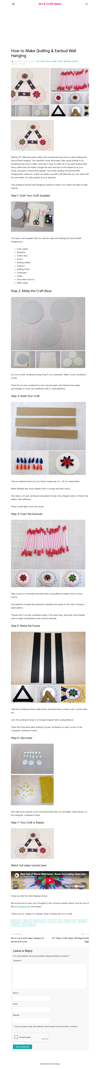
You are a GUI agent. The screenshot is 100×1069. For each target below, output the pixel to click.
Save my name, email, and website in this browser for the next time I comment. (46, 1026)
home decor (40, 921)
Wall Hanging (29, 925)
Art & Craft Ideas (50, 4)
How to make (55, 921)
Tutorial (74, 61)
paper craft (70, 921)
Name (16, 993)
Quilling (67, 61)
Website (16, 1015)
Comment (17, 961)
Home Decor (45, 61)
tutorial (16, 925)
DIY (38, 61)
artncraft (18, 61)
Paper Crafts (57, 61)
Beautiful (16, 921)
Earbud (28, 921)
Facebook (22, 906)
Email (15, 1004)
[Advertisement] (50, 28)
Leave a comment (18, 64)
